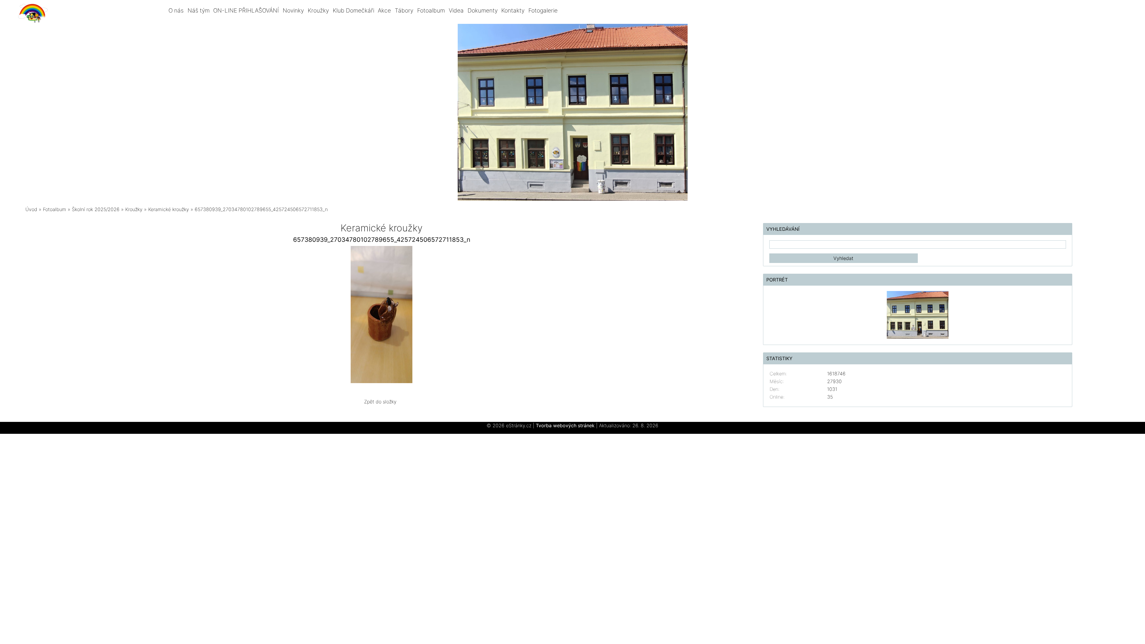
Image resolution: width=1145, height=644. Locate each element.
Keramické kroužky (168, 209)
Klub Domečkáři (353, 10)
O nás (176, 10)
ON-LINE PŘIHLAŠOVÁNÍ (246, 10)
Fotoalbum (431, 10)
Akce (384, 10)
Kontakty (512, 10)
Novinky (293, 10)
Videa (456, 10)
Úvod (31, 209)
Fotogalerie (543, 10)
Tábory (404, 10)
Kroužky (318, 10)
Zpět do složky (380, 402)
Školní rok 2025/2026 (96, 209)
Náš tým (199, 10)
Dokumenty (483, 10)
